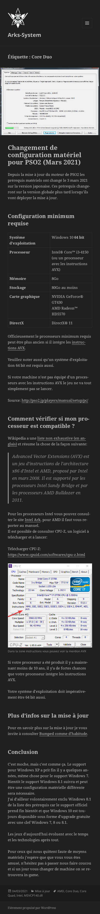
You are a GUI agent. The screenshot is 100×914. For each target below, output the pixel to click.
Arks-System (24, 34)
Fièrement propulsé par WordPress (32, 908)
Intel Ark (33, 519)
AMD (60, 891)
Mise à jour (42, 891)
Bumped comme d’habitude (63, 733)
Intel (20, 895)
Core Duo (72, 891)
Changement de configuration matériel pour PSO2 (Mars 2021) (44, 154)
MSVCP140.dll (33, 895)
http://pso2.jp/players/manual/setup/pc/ (55, 400)
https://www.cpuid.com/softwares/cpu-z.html (46, 554)
